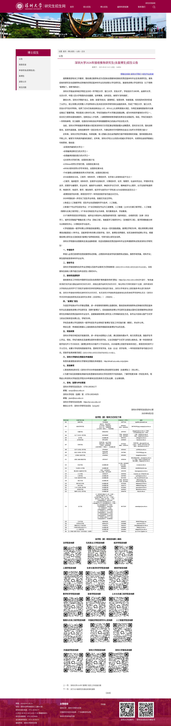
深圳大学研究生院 (74, 708)
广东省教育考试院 (84, 712)
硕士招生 (87, 7)
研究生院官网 (150, 3)
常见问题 (22, 87)
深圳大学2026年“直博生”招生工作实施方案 (85, 685)
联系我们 (141, 7)
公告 (21, 59)
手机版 (103, 704)
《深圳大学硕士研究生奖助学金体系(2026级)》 (98, 353)
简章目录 (22, 65)
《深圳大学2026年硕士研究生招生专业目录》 (130, 267)
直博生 (21, 76)
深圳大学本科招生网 (67, 716)
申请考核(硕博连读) (27, 70)
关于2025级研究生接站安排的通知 (82, 689)
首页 (72, 7)
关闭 (108, 693)
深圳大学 (63, 708)
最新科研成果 (122, 7)
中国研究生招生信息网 (68, 712)
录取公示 (22, 82)
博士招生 (104, 7)
